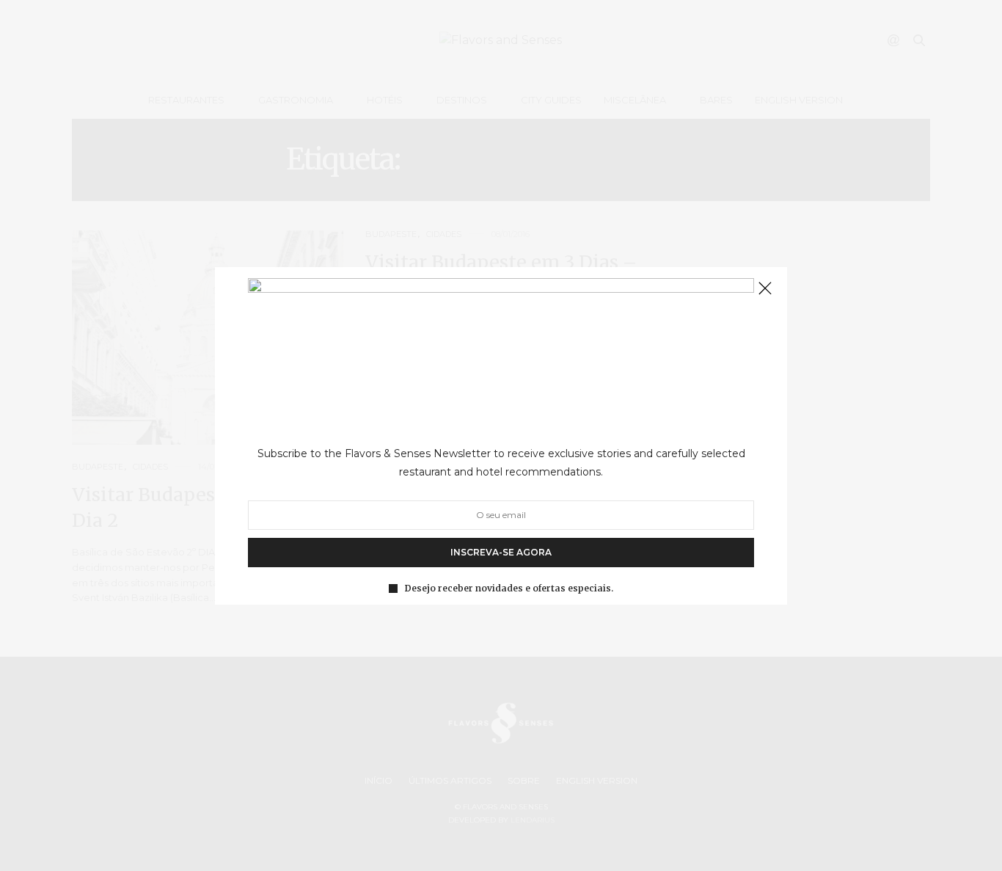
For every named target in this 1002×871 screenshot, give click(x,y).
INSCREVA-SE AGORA (501, 551)
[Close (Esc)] (765, 289)
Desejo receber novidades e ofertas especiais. (509, 587)
